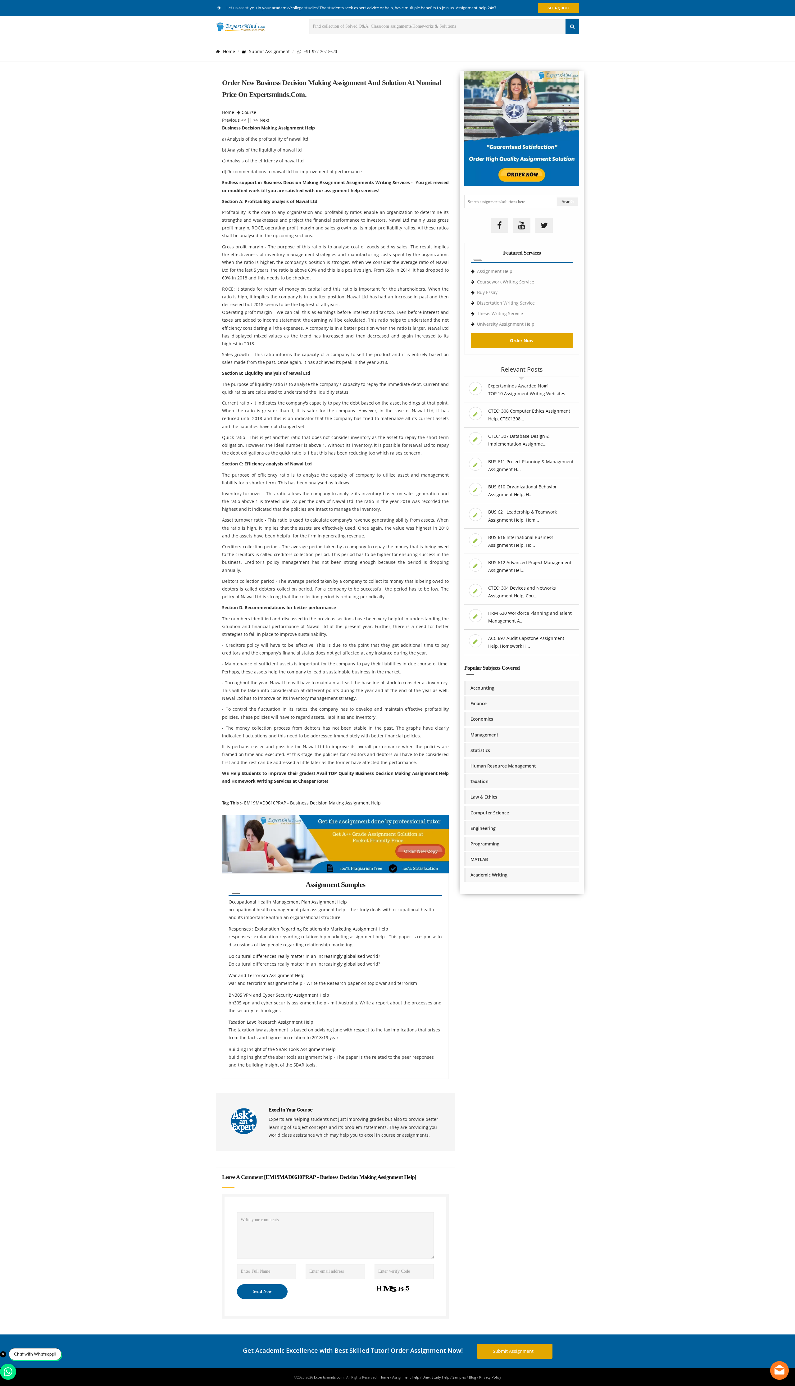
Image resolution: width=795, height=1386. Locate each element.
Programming (484, 844)
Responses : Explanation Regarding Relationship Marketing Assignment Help (308, 929)
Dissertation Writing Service (506, 303)
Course (249, 112)
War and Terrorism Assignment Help (267, 975)
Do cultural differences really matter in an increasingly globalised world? (304, 956)
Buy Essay (487, 292)
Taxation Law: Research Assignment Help (271, 1022)
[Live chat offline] (779, 1370)
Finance (478, 703)
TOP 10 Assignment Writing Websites (526, 393)
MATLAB (479, 859)
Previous (231, 120)
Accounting (482, 688)
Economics (481, 719)
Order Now (522, 340)
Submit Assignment (269, 51)
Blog (472, 1377)
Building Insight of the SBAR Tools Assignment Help (282, 1049)
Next (264, 120)
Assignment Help (494, 271)
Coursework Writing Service (505, 282)
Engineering (483, 828)
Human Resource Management (503, 766)
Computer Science (489, 813)
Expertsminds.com (329, 1377)
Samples (459, 1377)
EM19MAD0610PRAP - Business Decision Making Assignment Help (312, 803)
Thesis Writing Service (500, 313)
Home (229, 51)
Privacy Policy (490, 1377)
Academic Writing (488, 875)
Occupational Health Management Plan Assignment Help (288, 902)
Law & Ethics (483, 797)
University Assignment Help (505, 324)
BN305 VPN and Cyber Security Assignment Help (279, 995)
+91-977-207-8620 (319, 51)
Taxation (479, 781)
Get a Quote (558, 8)
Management (484, 735)
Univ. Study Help (435, 1377)
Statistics (480, 750)
